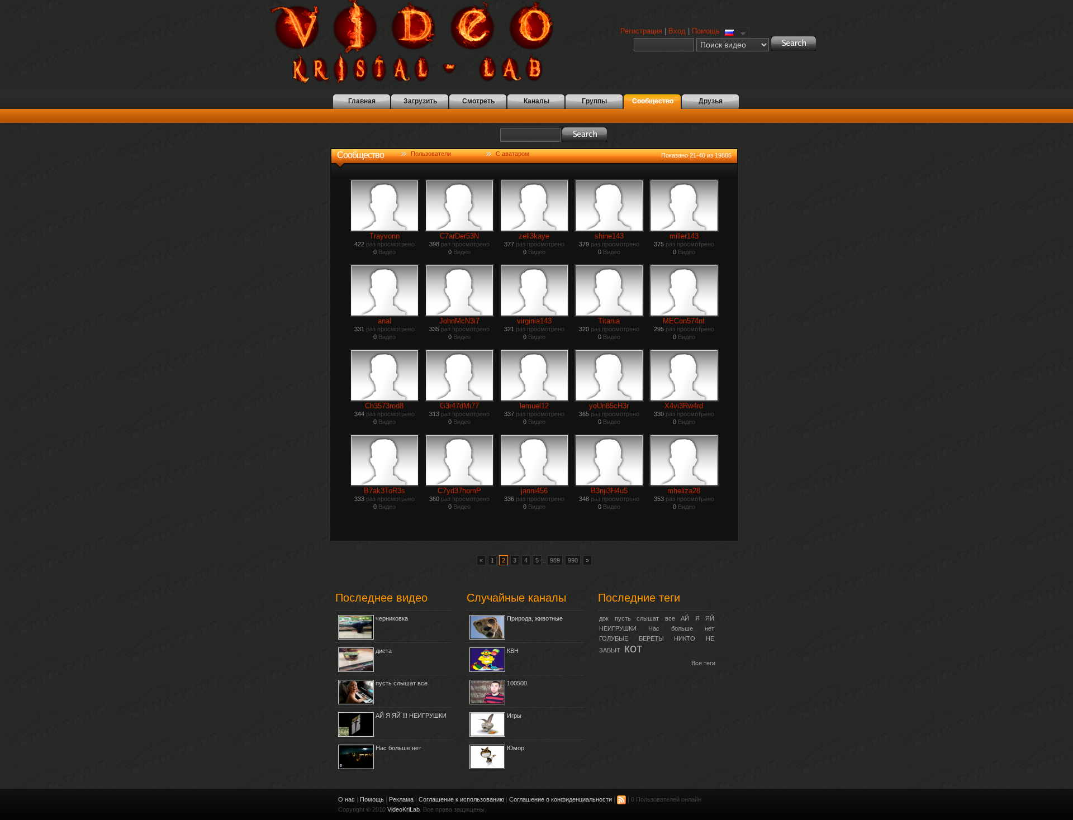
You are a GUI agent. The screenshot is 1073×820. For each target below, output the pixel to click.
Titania (609, 321)
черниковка (392, 618)
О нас (346, 799)
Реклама (401, 799)
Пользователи (431, 153)
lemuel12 (534, 406)
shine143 (609, 236)
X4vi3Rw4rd (683, 406)
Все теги (703, 663)
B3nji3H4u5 (609, 491)
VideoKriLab (403, 809)
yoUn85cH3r (609, 406)
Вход (677, 31)
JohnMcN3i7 (459, 321)
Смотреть (478, 101)
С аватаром (512, 153)
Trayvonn (384, 236)
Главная (362, 101)
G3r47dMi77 (459, 406)
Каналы (536, 101)
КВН (513, 650)
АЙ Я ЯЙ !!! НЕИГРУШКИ (411, 715)
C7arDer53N (459, 236)
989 (555, 560)
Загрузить (420, 101)
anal (384, 321)
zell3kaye (534, 236)
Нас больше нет (398, 748)
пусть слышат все (402, 683)
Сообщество (652, 101)
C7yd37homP (459, 491)
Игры (514, 715)
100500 (517, 683)
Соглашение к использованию (461, 799)
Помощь (706, 31)
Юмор (515, 748)
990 (573, 560)
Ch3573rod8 (384, 406)
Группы (594, 101)
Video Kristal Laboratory (418, 42)
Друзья (711, 101)
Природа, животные (535, 618)
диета (384, 650)
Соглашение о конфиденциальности (560, 799)
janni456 (534, 491)
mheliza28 (683, 491)
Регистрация (641, 31)
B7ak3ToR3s (384, 491)
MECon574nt (684, 321)
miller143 (684, 236)
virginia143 (534, 321)
